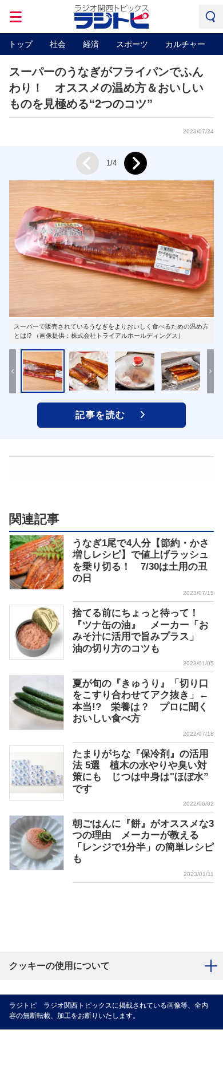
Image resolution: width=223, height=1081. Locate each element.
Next (135, 163)
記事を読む (100, 415)
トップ (21, 44)
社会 (58, 44)
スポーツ (132, 44)
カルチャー (185, 44)
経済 (91, 44)
